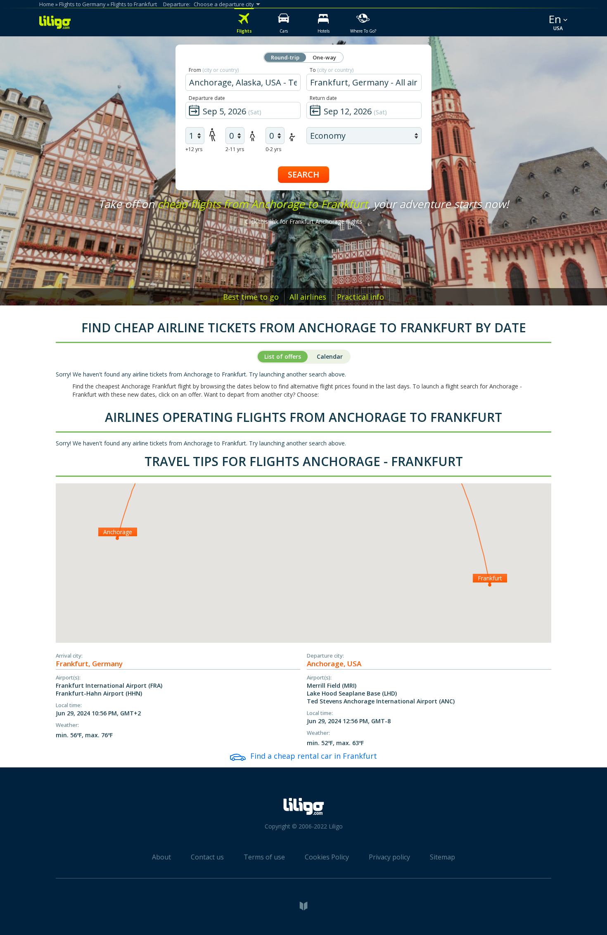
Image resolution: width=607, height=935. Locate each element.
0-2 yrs (273, 149)
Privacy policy (389, 857)
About (161, 857)
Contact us (207, 857)
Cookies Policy (327, 857)
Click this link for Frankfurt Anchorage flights (303, 221)
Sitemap (442, 857)
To (331, 69)
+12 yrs (193, 149)
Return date (323, 98)
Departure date (207, 98)
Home (46, 4)
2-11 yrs (234, 149)
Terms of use (264, 857)
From (214, 69)
